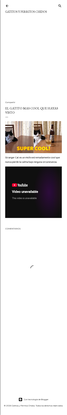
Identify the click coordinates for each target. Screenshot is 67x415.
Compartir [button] (10, 102)
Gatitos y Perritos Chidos (26, 12)
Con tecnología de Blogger (36, 399)
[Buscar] (60, 5)
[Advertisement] (33, 59)
